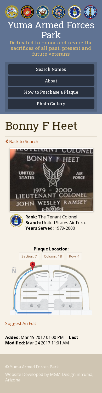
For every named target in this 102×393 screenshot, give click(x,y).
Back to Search (23, 141)
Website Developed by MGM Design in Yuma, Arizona (49, 377)
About (51, 80)
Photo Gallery (51, 103)
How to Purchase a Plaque (51, 92)
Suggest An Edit (20, 323)
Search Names (51, 69)
